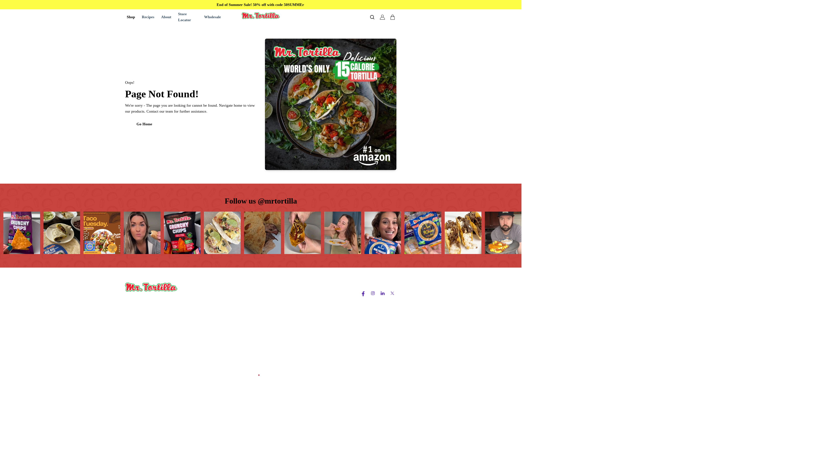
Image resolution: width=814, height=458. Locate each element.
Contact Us (257, 306)
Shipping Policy (317, 306)
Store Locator (259, 314)
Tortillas (200, 306)
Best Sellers (203, 291)
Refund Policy (316, 314)
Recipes (255, 299)
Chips (198, 299)
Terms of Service (318, 291)
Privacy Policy (316, 299)
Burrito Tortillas (206, 314)
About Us (256, 291)
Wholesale (202, 329)
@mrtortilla (277, 201)
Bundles (200, 322)
